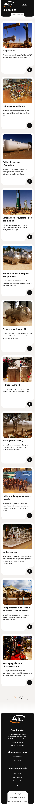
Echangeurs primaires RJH (15, 329)
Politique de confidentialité (17, 797)
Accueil (14, 14)
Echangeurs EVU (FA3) (13, 440)
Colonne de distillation (14, 106)
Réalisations (17, 760)
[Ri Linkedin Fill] (17, 785)
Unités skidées (10, 552)
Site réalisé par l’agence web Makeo (17, 801)
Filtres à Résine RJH (12, 385)
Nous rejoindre (17, 781)
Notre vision (17, 773)
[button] (24, 4)
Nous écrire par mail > (17, 745)
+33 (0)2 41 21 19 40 (17, 742)
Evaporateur (8, 50)
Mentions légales (17, 794)
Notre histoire (17, 757)
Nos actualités (17, 777)
